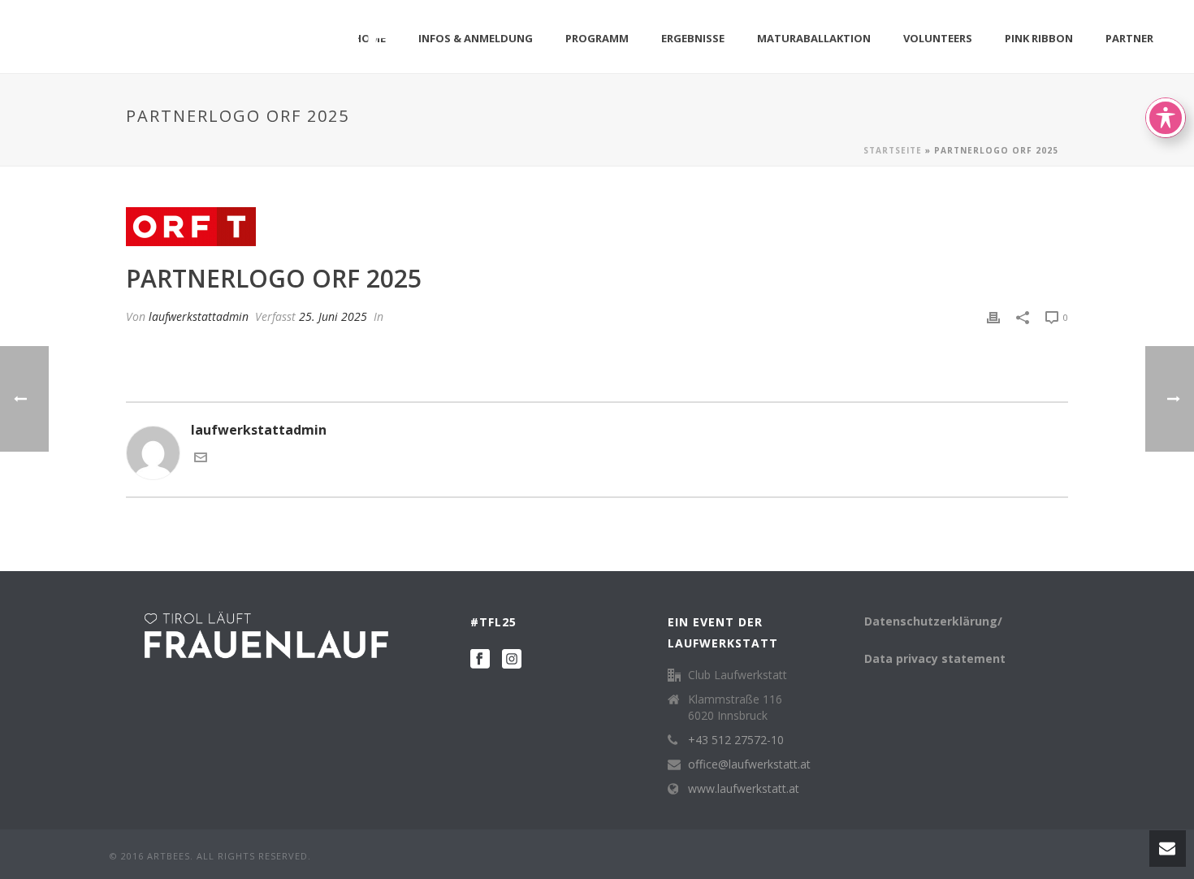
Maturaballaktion (814, 38)
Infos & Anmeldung (475, 38)
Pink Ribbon (1039, 38)
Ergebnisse (693, 38)
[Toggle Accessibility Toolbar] (1165, 117)
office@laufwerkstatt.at (749, 764)
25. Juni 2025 (333, 316)
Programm (597, 38)
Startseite (892, 150)
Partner (1129, 38)
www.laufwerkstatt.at (743, 789)
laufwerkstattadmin (199, 316)
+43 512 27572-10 (736, 740)
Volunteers (937, 38)
